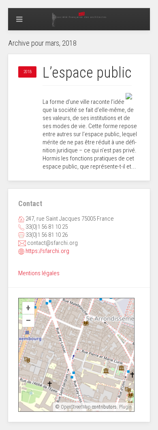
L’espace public (87, 72)
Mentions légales (39, 273)
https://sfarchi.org (47, 251)
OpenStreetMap (76, 407)
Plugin (125, 407)
